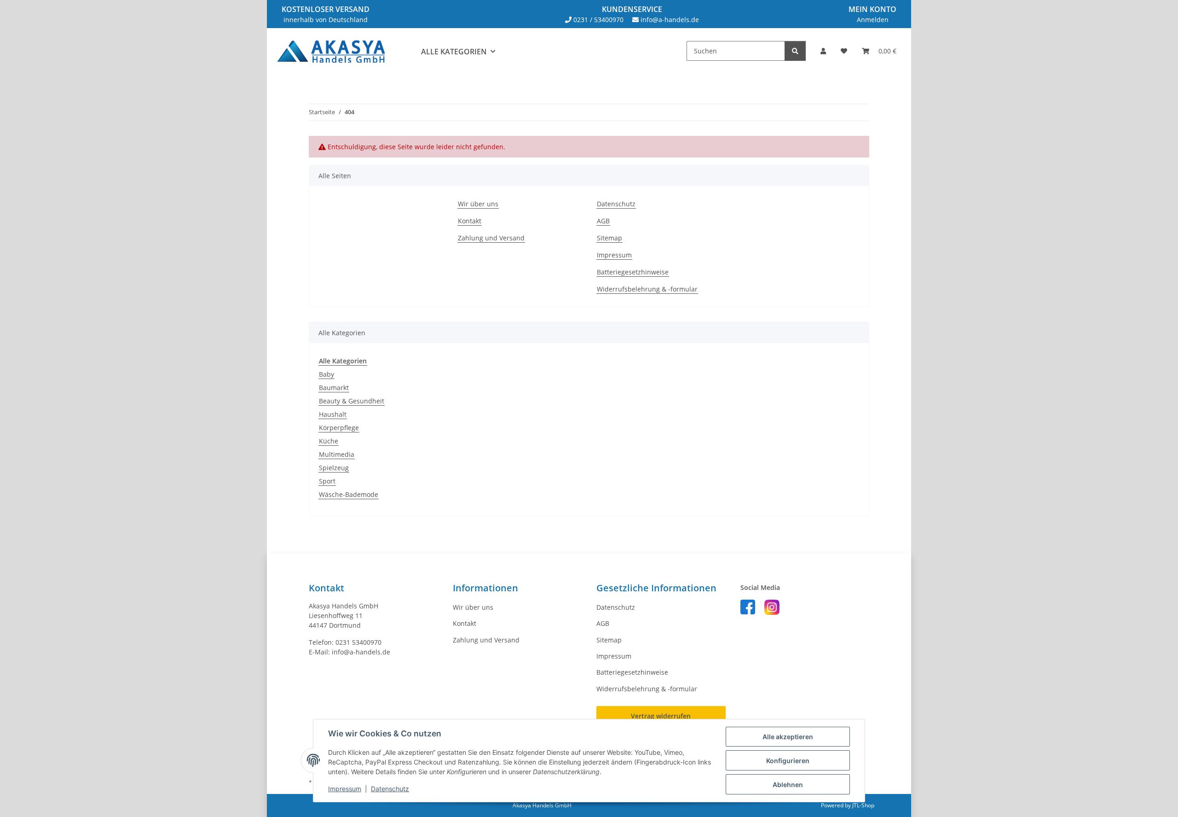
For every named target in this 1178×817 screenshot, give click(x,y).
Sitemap (609, 237)
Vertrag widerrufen (661, 716)
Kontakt (469, 220)
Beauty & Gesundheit (351, 401)
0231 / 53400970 (598, 19)
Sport (327, 481)
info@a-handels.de (670, 19)
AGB (603, 220)
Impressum (344, 789)
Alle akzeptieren (787, 737)
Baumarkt (334, 387)
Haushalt (332, 414)
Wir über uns (478, 203)
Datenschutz (390, 789)
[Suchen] (795, 51)
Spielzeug (334, 467)
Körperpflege (339, 427)
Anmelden (873, 19)
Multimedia (336, 454)
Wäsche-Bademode (348, 494)
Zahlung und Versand (491, 237)
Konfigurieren (787, 760)
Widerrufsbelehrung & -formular (647, 289)
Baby (326, 374)
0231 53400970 (358, 642)
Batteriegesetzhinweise (633, 272)
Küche (328, 441)
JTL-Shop (863, 805)
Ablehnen (788, 784)
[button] (823, 51)
